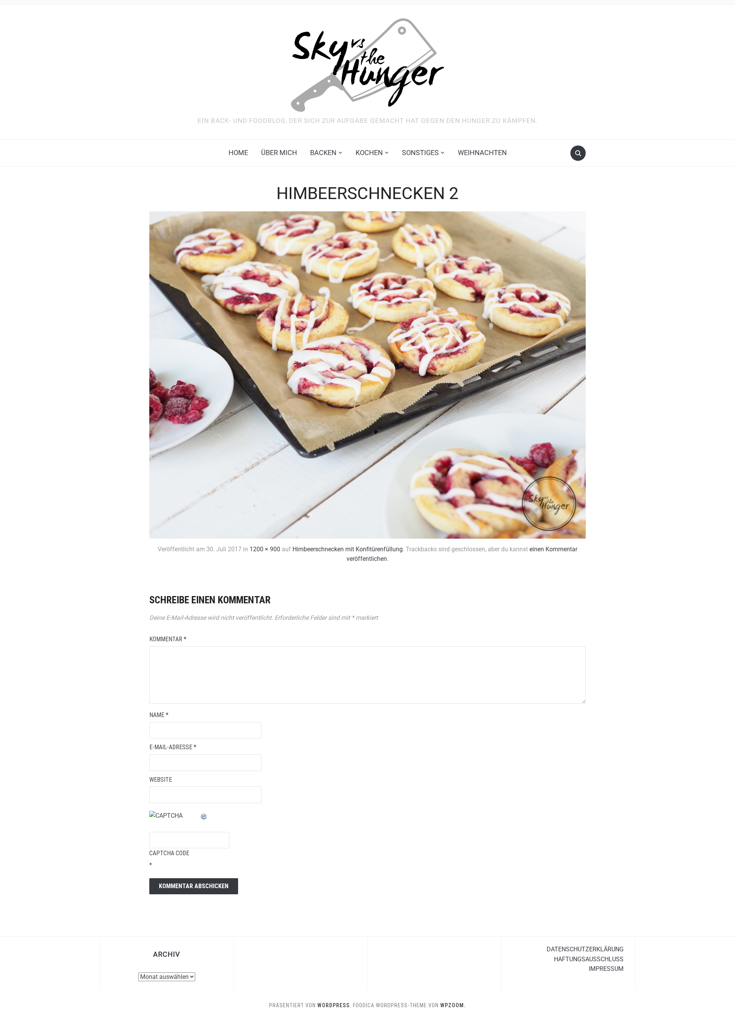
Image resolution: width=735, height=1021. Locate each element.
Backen (323, 153)
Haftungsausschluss (589, 959)
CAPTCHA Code (169, 853)
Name (158, 715)
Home (238, 153)
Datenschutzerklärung (585, 949)
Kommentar (167, 639)
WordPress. (334, 1005)
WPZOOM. (453, 1005)
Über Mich (279, 153)
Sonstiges (420, 153)
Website (160, 779)
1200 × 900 (265, 549)
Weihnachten (482, 153)
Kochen (369, 153)
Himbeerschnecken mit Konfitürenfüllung (347, 549)
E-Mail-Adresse (172, 747)
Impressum (606, 968)
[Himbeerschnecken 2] (367, 374)
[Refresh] (204, 815)
